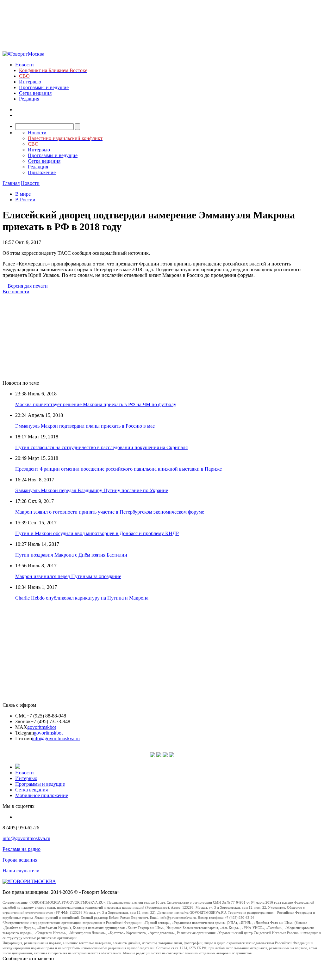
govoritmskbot (41, 727)
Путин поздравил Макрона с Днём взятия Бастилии (71, 555)
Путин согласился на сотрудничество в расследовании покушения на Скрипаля (101, 447)
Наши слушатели (21, 870)
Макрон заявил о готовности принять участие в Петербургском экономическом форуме (109, 512)
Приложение (42, 172)
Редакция (29, 98)
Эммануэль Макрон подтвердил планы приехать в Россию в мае (85, 426)
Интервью (30, 81)
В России (25, 199)
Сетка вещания (35, 93)
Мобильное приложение (41, 795)
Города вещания (20, 860)
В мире (23, 194)
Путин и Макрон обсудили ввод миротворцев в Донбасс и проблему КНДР (97, 533)
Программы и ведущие (44, 87)
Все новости (16, 291)
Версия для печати (28, 286)
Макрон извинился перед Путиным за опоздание (68, 576)
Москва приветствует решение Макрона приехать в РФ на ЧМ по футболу (95, 404)
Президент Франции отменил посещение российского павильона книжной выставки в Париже (118, 469)
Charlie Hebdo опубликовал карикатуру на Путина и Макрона (81, 598)
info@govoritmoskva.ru (56, 738)
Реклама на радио (21, 849)
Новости (24, 64)
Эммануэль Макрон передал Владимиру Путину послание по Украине (91, 490)
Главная (11, 183)
